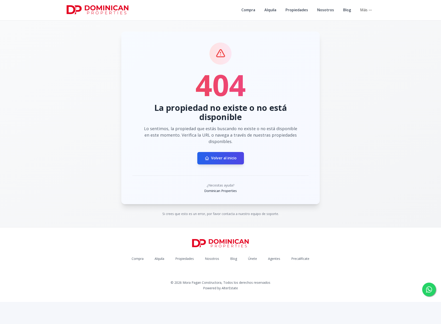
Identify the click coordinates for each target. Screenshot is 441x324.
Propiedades (297, 9)
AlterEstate (230, 288)
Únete (252, 258)
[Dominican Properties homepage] (97, 10)
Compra (248, 9)
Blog (347, 9)
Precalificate (300, 258)
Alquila (270, 9)
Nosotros (325, 9)
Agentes (274, 258)
